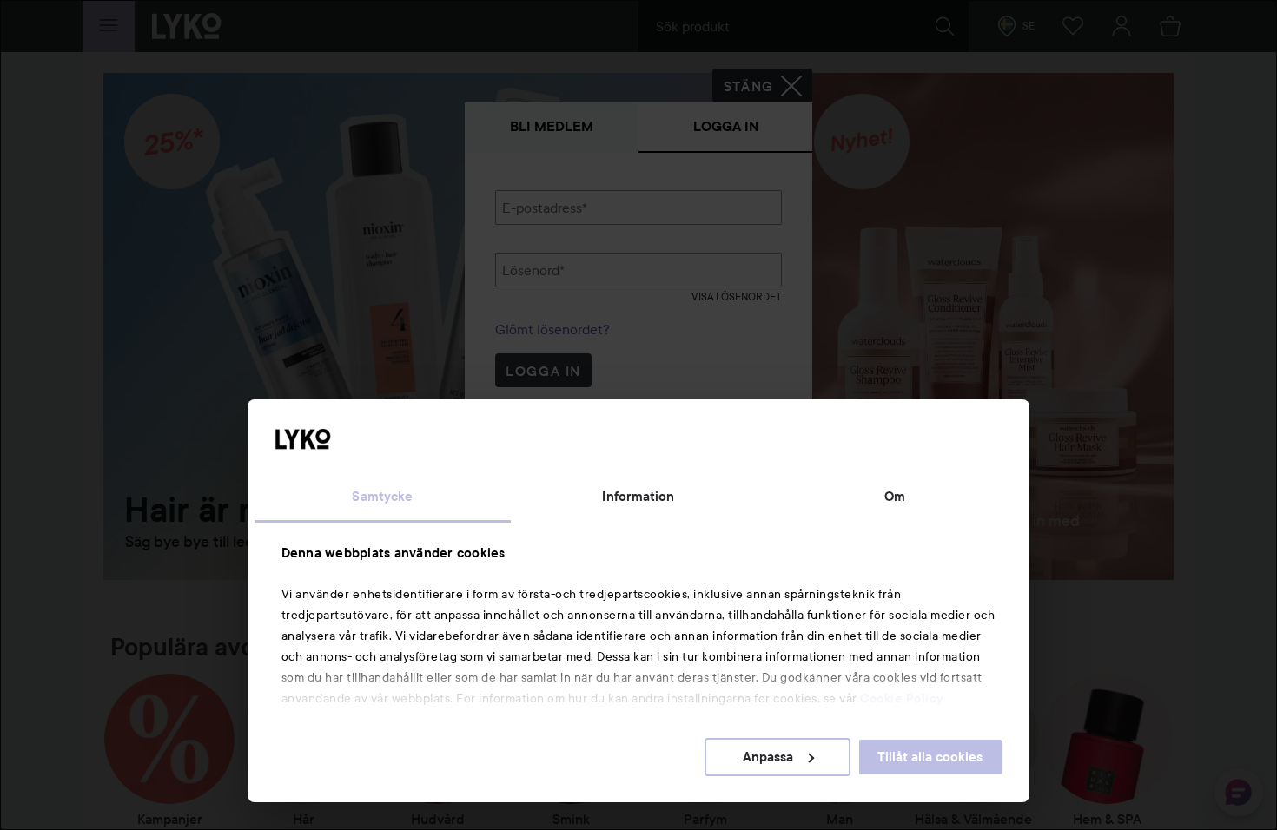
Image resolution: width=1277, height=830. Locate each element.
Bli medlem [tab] (551, 126)
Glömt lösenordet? (552, 329)
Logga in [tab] (725, 126)
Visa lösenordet (736, 296)
